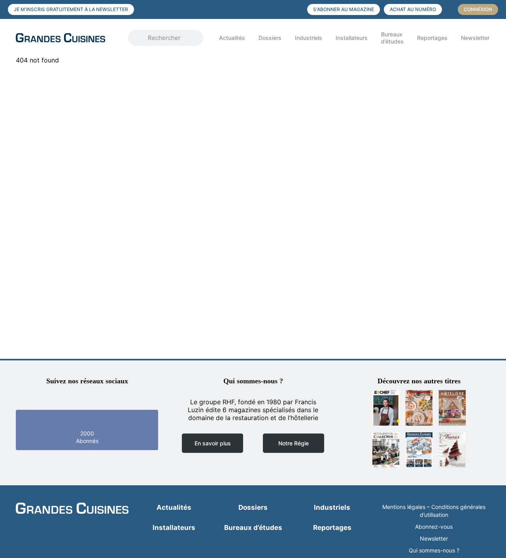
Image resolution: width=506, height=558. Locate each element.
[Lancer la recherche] (140, 38)
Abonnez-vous (434, 526)
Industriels (308, 37)
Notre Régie (293, 443)
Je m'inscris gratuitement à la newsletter (71, 9)
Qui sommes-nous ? (434, 550)
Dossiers (270, 37)
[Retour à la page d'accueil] (72, 509)
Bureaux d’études (392, 38)
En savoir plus (212, 443)
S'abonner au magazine (343, 9)
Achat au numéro (413, 9)
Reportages (432, 37)
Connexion (478, 9)
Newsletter (475, 37)
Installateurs (352, 37)
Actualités (232, 37)
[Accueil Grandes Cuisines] (66, 37)
